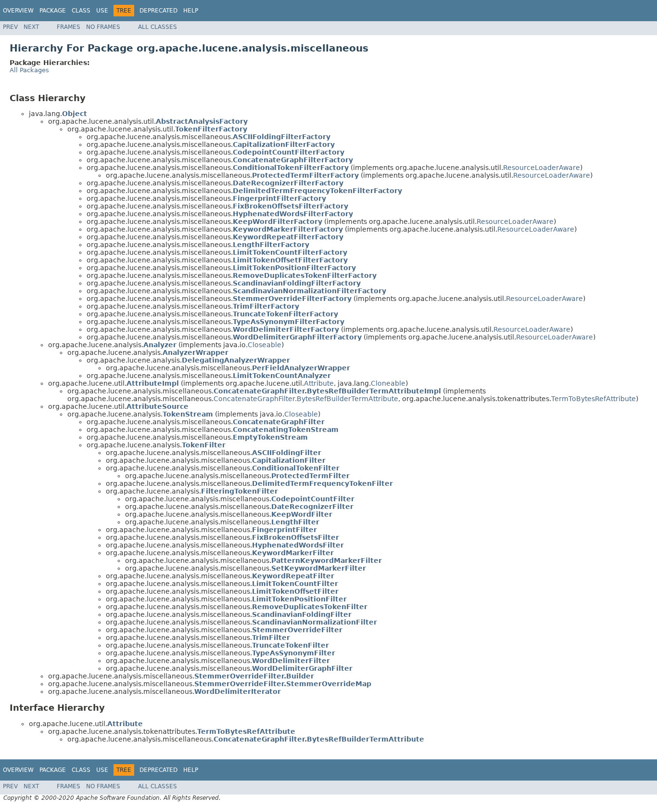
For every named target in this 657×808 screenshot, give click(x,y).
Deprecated (158, 10)
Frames (68, 27)
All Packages (29, 70)
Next (31, 27)
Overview (18, 10)
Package (52, 10)
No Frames (103, 27)
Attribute (319, 383)
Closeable (264, 345)
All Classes (157, 27)
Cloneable (388, 383)
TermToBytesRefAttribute (593, 399)
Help (190, 10)
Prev (10, 27)
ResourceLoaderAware (541, 167)
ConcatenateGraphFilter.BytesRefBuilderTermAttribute (306, 399)
